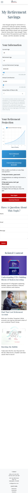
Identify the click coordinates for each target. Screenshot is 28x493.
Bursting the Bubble (9, 347)
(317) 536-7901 (15, 474)
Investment (14, 490)
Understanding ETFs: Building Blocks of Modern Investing (13, 278)
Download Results (14, 200)
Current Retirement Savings (10, 65)
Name (1, 213)
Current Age (6, 49)
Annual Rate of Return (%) (9, 90)
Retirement (14, 488)
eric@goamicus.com (14, 483)
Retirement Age (7, 57)
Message (2, 230)
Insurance (14, 492)
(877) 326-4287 (16, 475)
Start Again (14, 195)
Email (1, 222)
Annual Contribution (8, 77)
